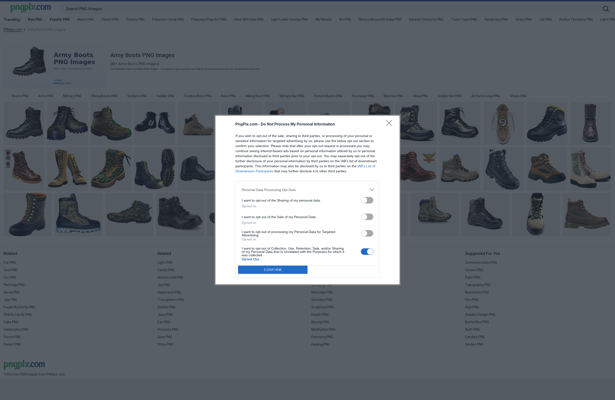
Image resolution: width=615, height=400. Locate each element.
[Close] (390, 124)
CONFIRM (273, 270)
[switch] (367, 200)
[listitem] (307, 189)
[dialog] (307, 200)
